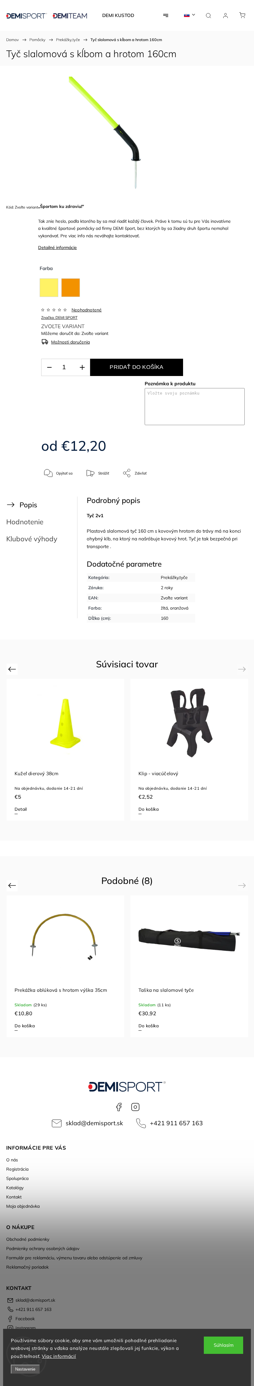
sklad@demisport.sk (94, 1123)
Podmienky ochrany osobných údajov (42, 1248)
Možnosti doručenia (70, 342)
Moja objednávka (23, 1206)
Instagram (135, 1107)
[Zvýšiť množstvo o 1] (82, 367)
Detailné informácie (57, 247)
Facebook (118, 1107)
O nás (12, 1160)
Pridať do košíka (136, 367)
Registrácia (17, 1169)
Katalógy (15, 1187)
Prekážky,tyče (174, 577)
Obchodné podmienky (27, 1239)
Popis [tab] (28, 504)
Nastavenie (25, 1369)
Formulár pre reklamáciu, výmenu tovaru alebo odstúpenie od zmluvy (74, 1258)
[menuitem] (118, 15)
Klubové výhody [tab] (31, 538)
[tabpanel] (65, 750)
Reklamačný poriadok (27, 1267)
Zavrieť (230, 493)
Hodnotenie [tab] (24, 521)
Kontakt (14, 1197)
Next (243, 668)
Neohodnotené (87, 310)
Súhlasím (224, 1345)
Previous (12, 668)
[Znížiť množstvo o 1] (49, 367)
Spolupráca (17, 1178)
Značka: (59, 317)
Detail (21, 809)
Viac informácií (59, 1356)
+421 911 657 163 (176, 1123)
